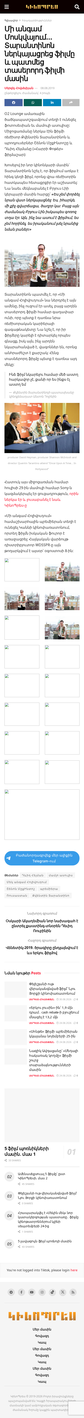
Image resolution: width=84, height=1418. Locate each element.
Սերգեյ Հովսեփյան (18, 88)
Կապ (42, 1342)
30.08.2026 (65, 999)
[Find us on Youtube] (31, 1292)
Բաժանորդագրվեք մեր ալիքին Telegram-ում (44, 858)
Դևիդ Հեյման (33, 875)
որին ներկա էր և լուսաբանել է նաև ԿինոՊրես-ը (41, 499)
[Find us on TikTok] (52, 1292)
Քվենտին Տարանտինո (50, 895)
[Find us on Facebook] (21, 1292)
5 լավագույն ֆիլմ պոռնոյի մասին (45, 1241)
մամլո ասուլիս (61, 875)
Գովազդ (42, 1336)
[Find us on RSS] (73, 1292)
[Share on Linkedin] (52, 102)
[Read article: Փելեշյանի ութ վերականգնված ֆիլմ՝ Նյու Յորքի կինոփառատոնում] (15, 990)
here (74, 1270)
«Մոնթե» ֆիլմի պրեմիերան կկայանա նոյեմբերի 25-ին (53, 1033)
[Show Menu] (6, 6)
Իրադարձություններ (37, 20)
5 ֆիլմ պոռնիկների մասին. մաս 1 (26, 1151)
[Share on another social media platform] (71, 102)
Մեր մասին (42, 1329)
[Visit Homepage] (41, 7)
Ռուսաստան (17, 895)
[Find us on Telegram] (11, 1292)
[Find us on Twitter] (62, 1292)
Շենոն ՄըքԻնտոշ (21, 889)
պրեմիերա (49, 889)
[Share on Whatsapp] (33, 102)
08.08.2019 (47, 88)
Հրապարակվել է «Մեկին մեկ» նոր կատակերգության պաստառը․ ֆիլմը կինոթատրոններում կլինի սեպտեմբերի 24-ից (48, 1219)
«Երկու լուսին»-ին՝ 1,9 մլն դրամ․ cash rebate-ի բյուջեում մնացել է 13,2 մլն (54, 1012)
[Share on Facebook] (13, 102)
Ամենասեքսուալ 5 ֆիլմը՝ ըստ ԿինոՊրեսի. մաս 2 (41, 1176)
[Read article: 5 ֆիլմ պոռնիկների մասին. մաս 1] (42, 1115)
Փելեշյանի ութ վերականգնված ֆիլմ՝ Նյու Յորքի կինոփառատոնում (52, 989)
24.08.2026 (65, 1023)
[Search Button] (77, 6)
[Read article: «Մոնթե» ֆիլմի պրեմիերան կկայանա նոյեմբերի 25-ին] (15, 1037)
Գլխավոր (11, 20)
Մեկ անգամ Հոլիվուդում (27, 882)
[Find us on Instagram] (42, 1292)
